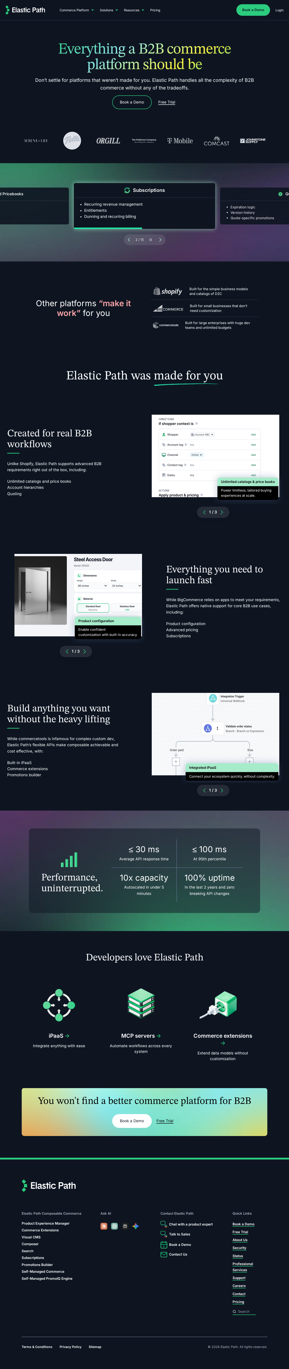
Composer (30, 1244)
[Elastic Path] (25, 10)
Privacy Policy (71, 1347)
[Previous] (204, 512)
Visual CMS (31, 1237)
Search (27, 1251)
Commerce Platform (74, 10)
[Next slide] (160, 240)
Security (239, 1248)
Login (279, 10)
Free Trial (166, 102)
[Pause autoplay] (150, 239)
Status (238, 1256)
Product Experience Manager (46, 1223)
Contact (239, 1294)
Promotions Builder (37, 1265)
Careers (239, 1286)
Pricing (155, 10)
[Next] (222, 512)
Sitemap (95, 1347)
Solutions (106, 10)
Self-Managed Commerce (43, 1271)
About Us (240, 1240)
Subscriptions (33, 1258)
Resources (131, 10)
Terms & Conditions (37, 1347)
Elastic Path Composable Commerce (52, 1213)
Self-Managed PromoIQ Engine (47, 1278)
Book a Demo (253, 10)
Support (239, 1278)
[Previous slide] (128, 240)
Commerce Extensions (40, 1230)
